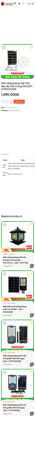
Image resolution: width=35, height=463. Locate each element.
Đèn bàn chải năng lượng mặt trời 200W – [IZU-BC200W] (14, 309)
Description (5, 154)
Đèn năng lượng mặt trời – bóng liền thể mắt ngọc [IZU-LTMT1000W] (15, 358)
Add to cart (19, 102)
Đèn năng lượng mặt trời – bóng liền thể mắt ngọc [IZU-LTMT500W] (15, 408)
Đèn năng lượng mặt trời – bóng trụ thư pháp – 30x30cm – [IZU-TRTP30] (15, 260)
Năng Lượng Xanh (15, 110)
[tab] (17, 154)
